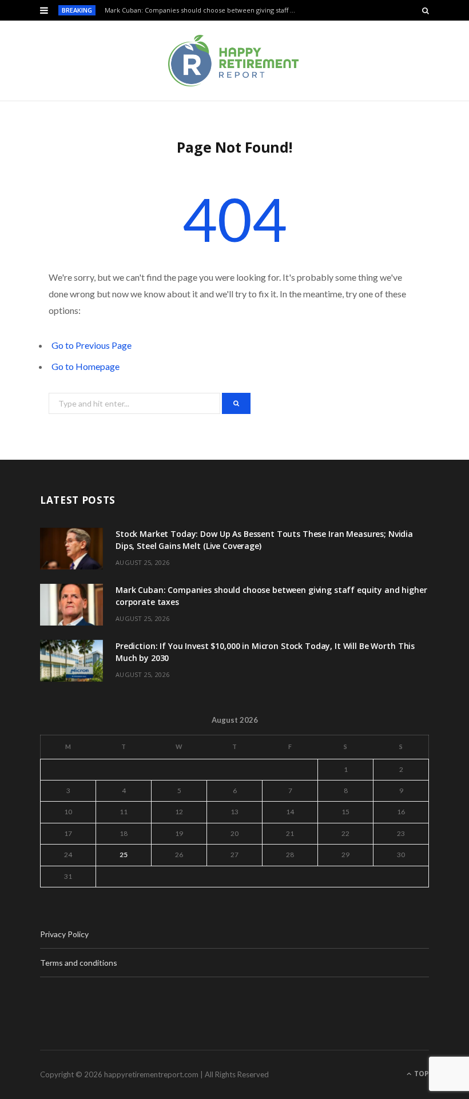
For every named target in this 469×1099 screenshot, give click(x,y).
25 (124, 854)
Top (420, 1073)
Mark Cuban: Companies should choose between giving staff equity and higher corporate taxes (204, 10)
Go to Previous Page (91, 345)
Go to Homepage (85, 366)
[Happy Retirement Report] (234, 60)
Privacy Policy (64, 934)
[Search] (425, 10)
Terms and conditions (78, 962)
